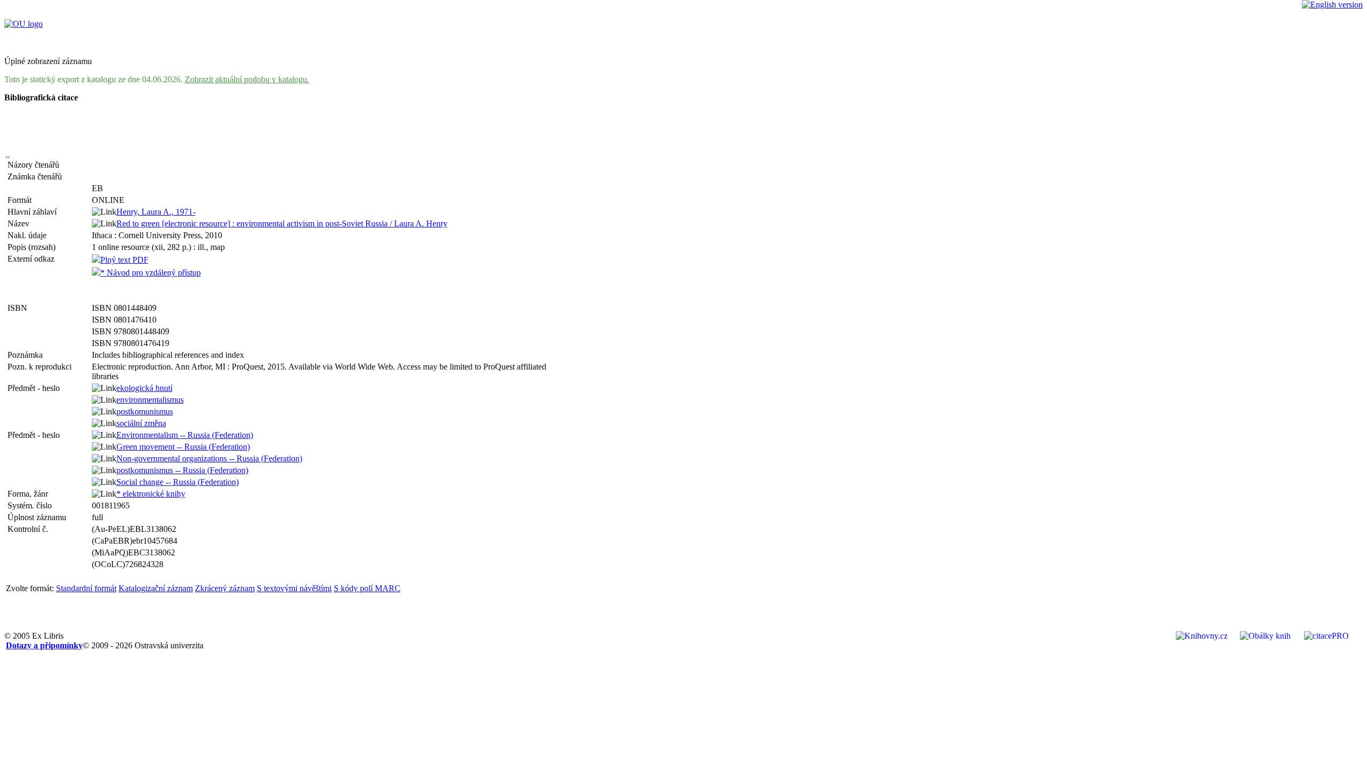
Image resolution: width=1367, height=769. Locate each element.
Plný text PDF (124, 259)
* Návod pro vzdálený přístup (150, 272)
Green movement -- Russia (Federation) (183, 446)
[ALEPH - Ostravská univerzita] (23, 23)
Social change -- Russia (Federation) (177, 481)
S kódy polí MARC (367, 588)
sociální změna (141, 423)
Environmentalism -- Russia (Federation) (184, 435)
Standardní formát (86, 588)
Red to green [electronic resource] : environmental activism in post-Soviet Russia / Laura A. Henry (281, 223)
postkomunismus (144, 411)
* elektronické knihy (150, 493)
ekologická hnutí (144, 388)
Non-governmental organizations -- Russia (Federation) (209, 458)
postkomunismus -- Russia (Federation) (182, 470)
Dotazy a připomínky (44, 645)
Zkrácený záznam (225, 588)
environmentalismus (150, 399)
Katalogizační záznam (156, 588)
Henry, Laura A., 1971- (155, 211)
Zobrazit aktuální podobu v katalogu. (247, 79)
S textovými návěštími (294, 588)
